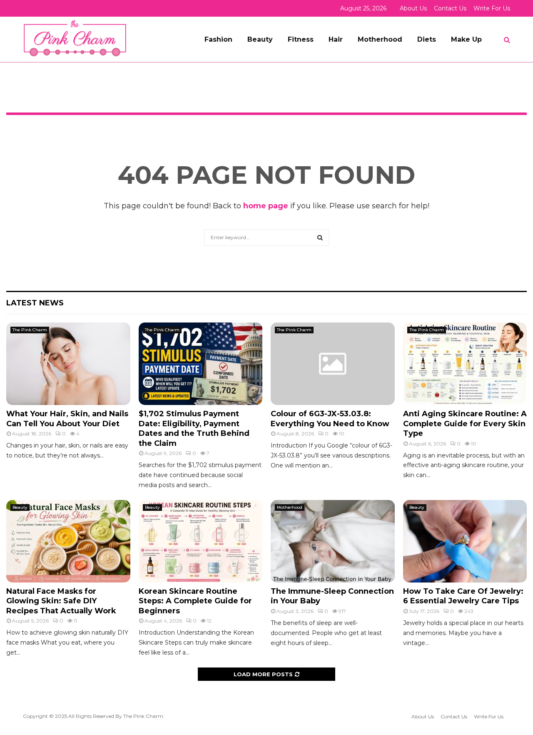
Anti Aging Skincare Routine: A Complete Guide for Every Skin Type (465, 423)
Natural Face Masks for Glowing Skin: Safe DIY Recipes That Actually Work (61, 601)
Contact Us (450, 8)
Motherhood (380, 39)
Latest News (35, 303)
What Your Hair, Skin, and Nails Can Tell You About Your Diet (67, 418)
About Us (413, 8)
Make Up (466, 39)
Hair (336, 39)
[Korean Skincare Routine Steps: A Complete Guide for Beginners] (201, 541)
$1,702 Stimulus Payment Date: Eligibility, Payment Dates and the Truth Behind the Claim (194, 428)
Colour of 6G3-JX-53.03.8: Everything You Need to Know (330, 418)
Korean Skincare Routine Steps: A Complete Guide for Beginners (195, 601)
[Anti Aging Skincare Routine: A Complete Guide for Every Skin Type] (465, 363)
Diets (426, 39)
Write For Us (491, 8)
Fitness (301, 39)
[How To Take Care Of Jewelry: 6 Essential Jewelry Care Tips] (465, 541)
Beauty (260, 39)
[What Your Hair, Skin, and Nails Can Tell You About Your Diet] (68, 363)
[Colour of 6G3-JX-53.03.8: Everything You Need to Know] (333, 363)
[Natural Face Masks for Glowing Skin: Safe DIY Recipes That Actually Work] (68, 541)
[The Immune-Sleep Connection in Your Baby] (333, 541)
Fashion (218, 39)
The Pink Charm (29, 329)
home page (265, 205)
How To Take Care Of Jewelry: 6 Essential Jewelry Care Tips (463, 596)
